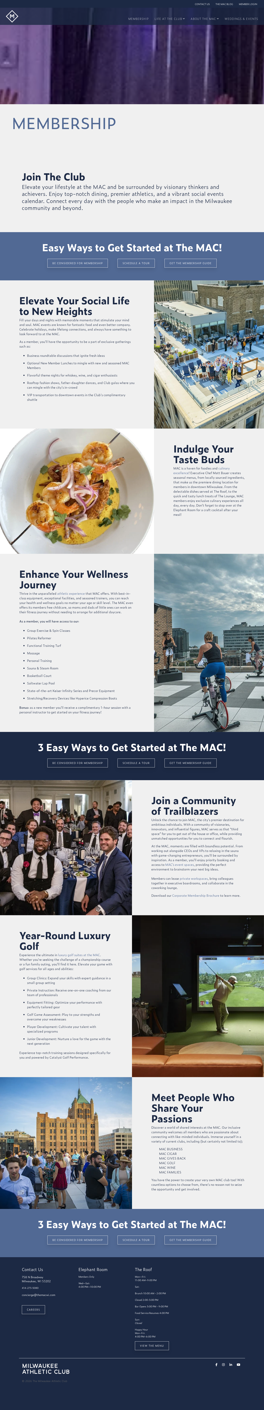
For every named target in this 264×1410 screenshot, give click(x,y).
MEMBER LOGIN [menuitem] (248, 4)
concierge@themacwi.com (38, 1295)
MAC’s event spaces (179, 864)
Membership (138, 19)
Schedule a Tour (136, 263)
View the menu (152, 1345)
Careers (33, 1309)
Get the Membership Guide (190, 263)
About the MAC (203, 19)
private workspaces (194, 878)
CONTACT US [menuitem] (202, 4)
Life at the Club (168, 19)
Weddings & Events (241, 19)
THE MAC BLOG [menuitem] (224, 4)
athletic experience (71, 593)
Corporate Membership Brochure (195, 895)
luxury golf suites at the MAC (79, 954)
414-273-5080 (30, 1288)
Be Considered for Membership (77, 263)
